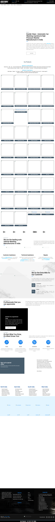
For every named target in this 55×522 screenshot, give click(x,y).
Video (12, 4)
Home (2, 4)
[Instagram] (17, 504)
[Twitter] (15, 504)
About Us (5, 4)
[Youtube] (19, 504)
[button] (30, 53)
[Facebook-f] (13, 504)
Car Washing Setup (19, 4)
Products (8, 4)
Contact (15, 4)
